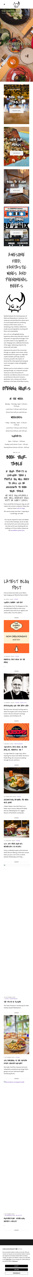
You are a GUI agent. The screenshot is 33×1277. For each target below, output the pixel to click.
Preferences (16, 1273)
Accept (16, 1266)
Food (16, 599)
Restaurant (19, 744)
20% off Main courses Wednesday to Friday (13, 845)
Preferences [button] (15, 1261)
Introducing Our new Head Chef (16, 705)
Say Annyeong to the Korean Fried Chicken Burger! (15, 1062)
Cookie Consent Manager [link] (8, 1248)
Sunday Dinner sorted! (13, 602)
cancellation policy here (17, 530)
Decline (16, 1269)
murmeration (10, 1215)
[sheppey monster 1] (16, 301)
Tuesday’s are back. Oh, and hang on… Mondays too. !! (15, 748)
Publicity (23, 702)
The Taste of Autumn (12, 1001)
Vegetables (14, 998)
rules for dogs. (21, 508)
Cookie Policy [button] (8, 1259)
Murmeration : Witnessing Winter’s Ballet (14, 1220)
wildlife (19, 1215)
